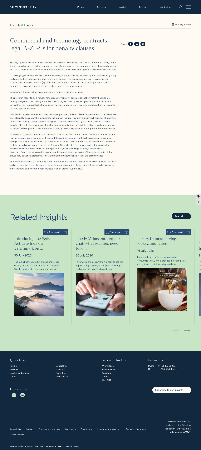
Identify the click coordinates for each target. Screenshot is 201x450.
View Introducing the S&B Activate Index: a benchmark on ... (38, 232)
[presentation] (187, 331)
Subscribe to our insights (169, 390)
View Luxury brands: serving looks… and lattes (155, 231)
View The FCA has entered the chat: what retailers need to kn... (100, 232)
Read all (179, 216)
